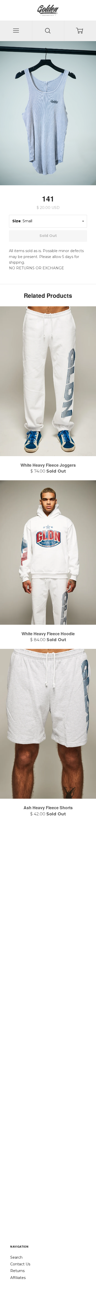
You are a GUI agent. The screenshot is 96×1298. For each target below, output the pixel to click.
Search (16, 1257)
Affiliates (18, 1277)
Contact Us (20, 1264)
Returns (17, 1270)
